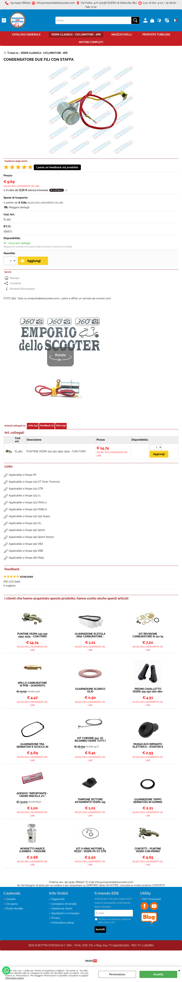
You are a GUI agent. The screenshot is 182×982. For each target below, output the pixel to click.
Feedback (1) (47, 425)
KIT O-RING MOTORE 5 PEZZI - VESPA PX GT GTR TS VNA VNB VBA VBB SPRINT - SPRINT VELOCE (90, 850)
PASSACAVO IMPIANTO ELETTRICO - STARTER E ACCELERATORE (148, 745)
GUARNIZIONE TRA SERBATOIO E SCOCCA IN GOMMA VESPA (32, 745)
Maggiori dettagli (19, 207)
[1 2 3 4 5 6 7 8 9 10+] (10, 261)
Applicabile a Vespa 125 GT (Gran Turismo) (34, 481)
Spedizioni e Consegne (65, 913)
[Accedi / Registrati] (145, 20)
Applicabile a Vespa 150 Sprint (27, 530)
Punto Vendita (14, 908)
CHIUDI (179, 970)
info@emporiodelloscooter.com (114, 882)
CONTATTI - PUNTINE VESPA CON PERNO (148, 850)
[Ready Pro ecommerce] (91, 961)
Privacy (55, 917)
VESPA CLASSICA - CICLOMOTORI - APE (76, 34)
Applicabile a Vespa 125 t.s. (25, 495)
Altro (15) (61, 425)
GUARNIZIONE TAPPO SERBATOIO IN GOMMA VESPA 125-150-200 (147, 800)
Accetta (158, 974)
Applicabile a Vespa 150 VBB (26, 550)
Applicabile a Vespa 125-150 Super (29, 516)
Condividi (15, 283)
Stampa (14, 278)
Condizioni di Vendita (64, 903)
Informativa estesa (14, 978)
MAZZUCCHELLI (121, 34)
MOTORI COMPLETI (91, 42)
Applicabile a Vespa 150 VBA (26, 543)
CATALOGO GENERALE (26, 34)
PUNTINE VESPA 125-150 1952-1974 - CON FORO (56, 451)
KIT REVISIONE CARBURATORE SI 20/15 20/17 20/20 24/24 (148, 635)
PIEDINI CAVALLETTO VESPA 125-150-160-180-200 (148, 690)
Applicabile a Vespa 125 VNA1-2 (28, 502)
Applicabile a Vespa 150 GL (25, 523)
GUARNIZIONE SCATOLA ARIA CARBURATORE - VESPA (90, 635)
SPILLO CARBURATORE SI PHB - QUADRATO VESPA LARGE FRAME (32, 684)
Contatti (10, 899)
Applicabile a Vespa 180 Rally (26, 557)
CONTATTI (158, 885)
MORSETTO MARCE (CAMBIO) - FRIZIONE (32, 850)
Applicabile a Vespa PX (22, 474)
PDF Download (151, 899)
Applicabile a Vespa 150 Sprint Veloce (31, 537)
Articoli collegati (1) (14, 425)
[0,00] (152, 20)
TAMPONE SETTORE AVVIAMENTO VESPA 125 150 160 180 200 (90, 800)
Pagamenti (58, 899)
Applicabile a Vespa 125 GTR (26, 488)
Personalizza (117, 974)
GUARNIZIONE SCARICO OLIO (90, 690)
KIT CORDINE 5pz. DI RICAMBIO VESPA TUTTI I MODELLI (90, 739)
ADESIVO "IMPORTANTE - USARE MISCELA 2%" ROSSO (32, 794)
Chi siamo (12, 903)
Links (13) (33, 425)
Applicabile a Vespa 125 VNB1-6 (28, 509)
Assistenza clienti (61, 908)
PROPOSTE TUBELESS (156, 34)
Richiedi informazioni (22, 288)
